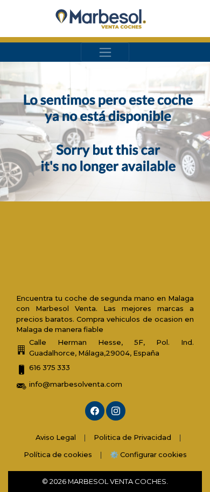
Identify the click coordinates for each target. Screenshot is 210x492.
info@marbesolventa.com (75, 384)
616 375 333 (49, 367)
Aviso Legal (56, 437)
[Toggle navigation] (105, 52)
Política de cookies (58, 454)
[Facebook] (94, 411)
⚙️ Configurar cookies (148, 454)
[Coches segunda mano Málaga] (101, 18)
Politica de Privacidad (132, 437)
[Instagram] (115, 411)
